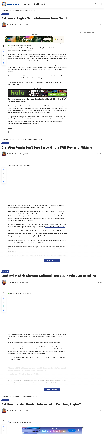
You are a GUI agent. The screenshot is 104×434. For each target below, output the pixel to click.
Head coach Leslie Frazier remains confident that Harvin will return (29, 211)
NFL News (5, 14)
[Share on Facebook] (4, 52)
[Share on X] (4, 55)
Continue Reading (52, 260)
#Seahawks (12, 368)
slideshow (16, 132)
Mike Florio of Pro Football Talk (55, 227)
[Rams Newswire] (11, 4)
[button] (96, 4)
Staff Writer (10, 24)
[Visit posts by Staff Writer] (4, 24)
